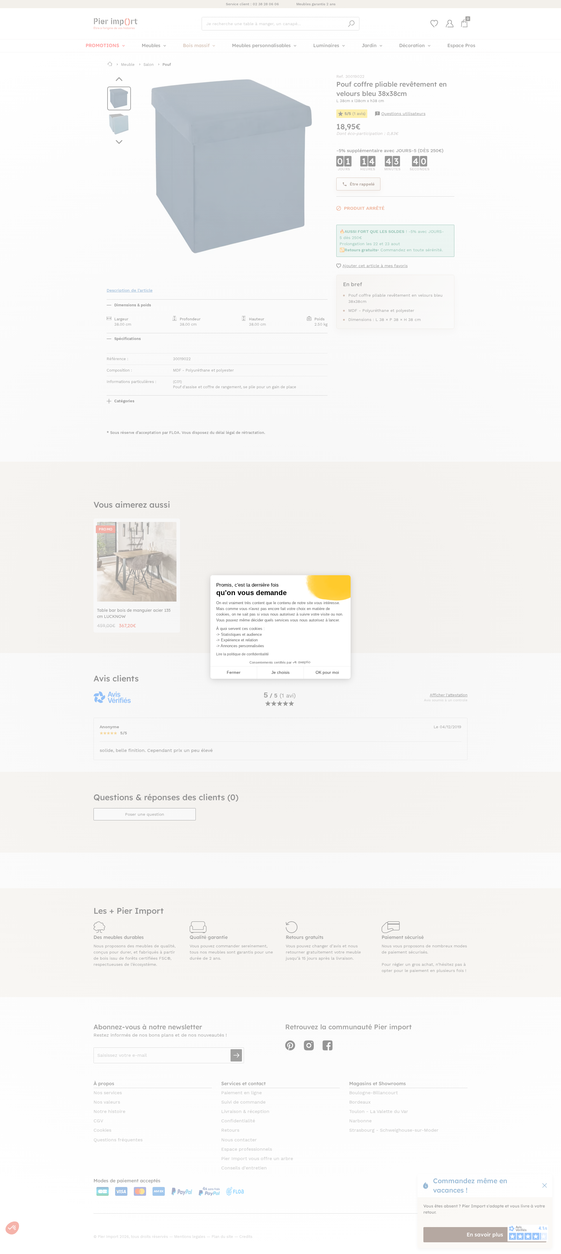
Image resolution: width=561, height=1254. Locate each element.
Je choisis (280, 672)
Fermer (233, 672)
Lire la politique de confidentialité (242, 654)
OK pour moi (327, 672)
